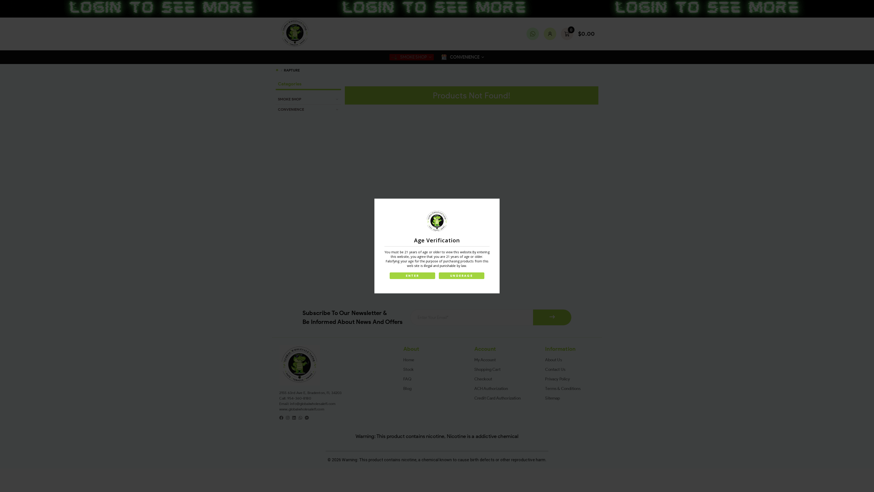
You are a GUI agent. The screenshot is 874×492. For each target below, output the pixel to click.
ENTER (412, 275)
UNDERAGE (461, 275)
